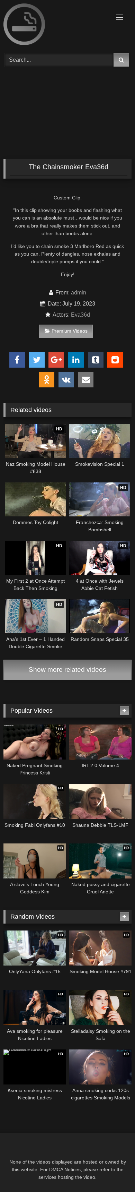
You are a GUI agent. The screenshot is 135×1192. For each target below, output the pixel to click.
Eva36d (80, 315)
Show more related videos (67, 669)
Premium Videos (70, 331)
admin (78, 292)
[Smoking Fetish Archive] (55, 25)
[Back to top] (113, 1171)
